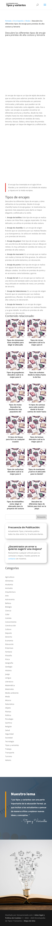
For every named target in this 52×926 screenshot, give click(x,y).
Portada (8, 21)
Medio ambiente (12, 693)
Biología (8, 607)
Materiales (9, 689)
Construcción (10, 625)
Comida (8, 618)
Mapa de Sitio (29, 921)
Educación (9, 644)
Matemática (10, 685)
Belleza (8, 603)
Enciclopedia (18, 21)
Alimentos (9, 581)
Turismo (8, 756)
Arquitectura (10, 592)
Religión (8, 726)
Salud (7, 730)
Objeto (8, 708)
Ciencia (8, 610)
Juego (7, 674)
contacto (11, 558)
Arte (7, 596)
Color (7, 614)
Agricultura (9, 577)
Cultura (8, 629)
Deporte (8, 633)
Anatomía (9, 584)
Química (8, 723)
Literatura (9, 681)
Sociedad (9, 738)
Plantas (8, 711)
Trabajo (8, 749)
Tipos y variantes (12, 745)
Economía (9, 640)
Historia (8, 670)
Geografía (9, 663)
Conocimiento (10, 622)
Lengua (8, 678)
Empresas (9, 648)
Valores (8, 760)
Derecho (8, 637)
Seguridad (9, 734)
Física (7, 659)
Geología (8, 667)
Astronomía (10, 599)
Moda (27, 21)
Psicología (9, 719)
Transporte (9, 752)
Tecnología (9, 741)
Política (8, 715)
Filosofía (8, 655)
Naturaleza (9, 704)
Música (8, 700)
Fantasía (8, 652)
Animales (9, 588)
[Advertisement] (26, 67)
